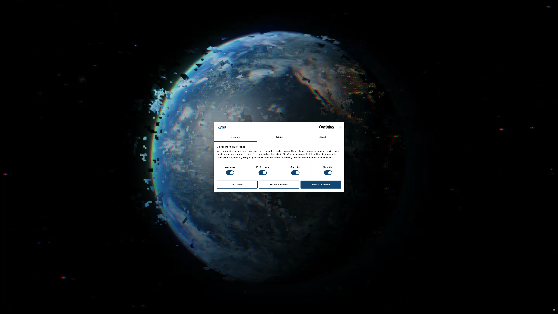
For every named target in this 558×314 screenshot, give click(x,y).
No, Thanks (237, 184)
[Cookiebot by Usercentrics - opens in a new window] (321, 127)
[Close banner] (340, 127)
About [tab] (322, 137)
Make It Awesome (321, 184)
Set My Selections (279, 184)
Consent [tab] (235, 137)
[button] (550, 309)
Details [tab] (279, 137)
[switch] (263, 172)
